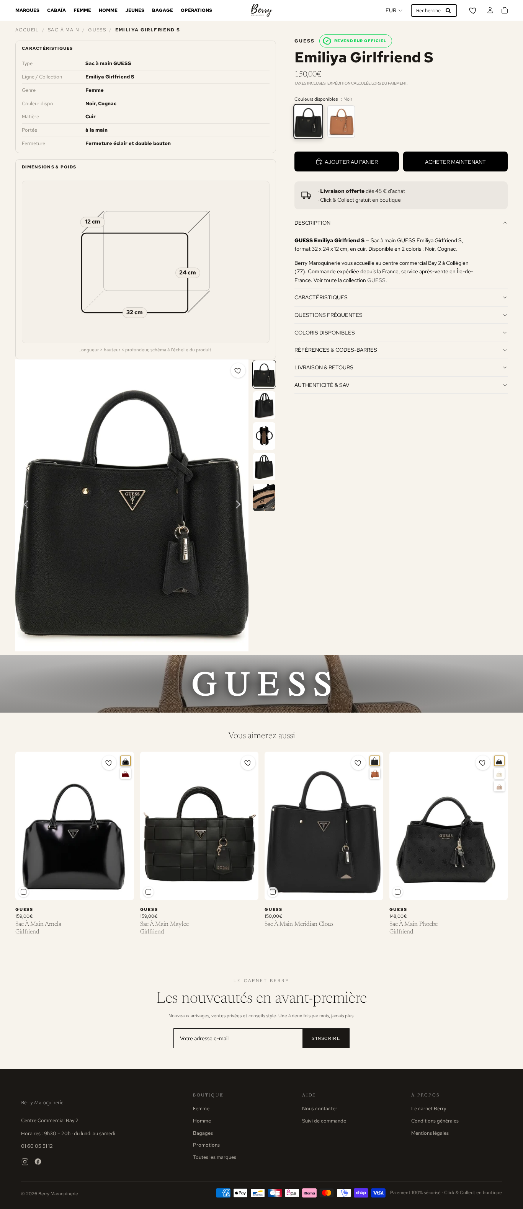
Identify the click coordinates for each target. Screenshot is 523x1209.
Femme (201, 1108)
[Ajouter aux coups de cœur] (238, 370)
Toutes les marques (214, 1157)
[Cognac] (341, 121)
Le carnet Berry (428, 1108)
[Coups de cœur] (473, 10)
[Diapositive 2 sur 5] (264, 405)
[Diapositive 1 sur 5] (264, 374)
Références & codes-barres (335, 349)
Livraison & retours (323, 367)
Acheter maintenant (455, 161)
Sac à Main (63, 30)
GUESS (376, 279)
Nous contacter (319, 1108)
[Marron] (374, 773)
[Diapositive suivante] (240, 505)
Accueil (27, 30)
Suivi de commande (324, 1121)
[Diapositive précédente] (24, 505)
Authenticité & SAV (321, 384)
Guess (97, 30)
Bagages (203, 1133)
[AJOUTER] (246, 888)
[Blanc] (499, 773)
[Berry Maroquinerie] (261, 10)
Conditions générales (435, 1121)
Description (312, 222)
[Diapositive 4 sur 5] (264, 467)
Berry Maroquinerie (42, 1102)
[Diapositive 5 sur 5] (264, 498)
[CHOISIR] (122, 888)
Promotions (206, 1145)
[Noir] (308, 121)
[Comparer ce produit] (23, 892)
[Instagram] (25, 1161)
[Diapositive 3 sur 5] (264, 436)
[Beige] (499, 786)
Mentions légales (430, 1133)
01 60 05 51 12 (37, 1146)
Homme (202, 1121)
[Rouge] (125, 773)
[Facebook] (38, 1161)
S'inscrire (326, 1038)
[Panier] (504, 10)
